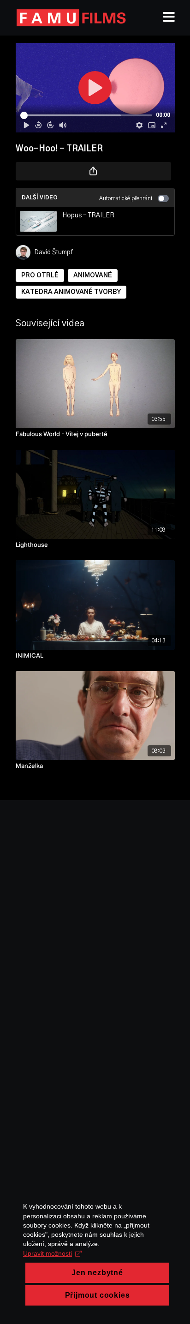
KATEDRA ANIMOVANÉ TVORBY (71, 292)
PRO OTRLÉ (40, 275)
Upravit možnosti (47, 1253)
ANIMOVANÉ (92, 275)
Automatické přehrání (125, 198)
